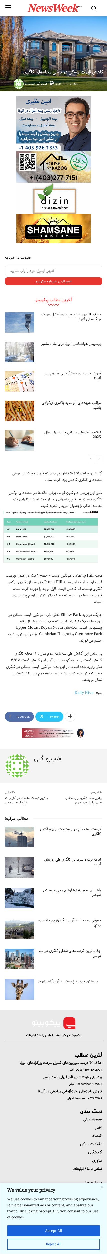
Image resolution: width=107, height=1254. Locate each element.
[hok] (53, 167)
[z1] (53, 733)
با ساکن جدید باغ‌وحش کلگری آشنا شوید (68, 981)
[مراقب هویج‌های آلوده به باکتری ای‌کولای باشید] (19, 411)
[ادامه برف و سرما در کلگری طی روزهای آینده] (19, 867)
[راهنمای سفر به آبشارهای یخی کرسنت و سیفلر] (19, 898)
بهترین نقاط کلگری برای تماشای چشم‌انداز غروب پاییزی (83, 800)
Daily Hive (84, 693)
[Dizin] (53, 198)
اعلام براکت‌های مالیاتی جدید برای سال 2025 (72, 435)
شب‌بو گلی (41, 83)
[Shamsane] (53, 228)
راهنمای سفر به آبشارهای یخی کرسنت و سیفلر (71, 892)
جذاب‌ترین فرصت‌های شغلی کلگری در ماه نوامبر (70, 953)
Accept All (53, 1231)
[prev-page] (99, 459)
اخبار (71, 1069)
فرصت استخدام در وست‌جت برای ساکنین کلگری (70, 831)
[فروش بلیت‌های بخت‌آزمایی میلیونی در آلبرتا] (19, 381)
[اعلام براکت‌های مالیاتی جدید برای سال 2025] (19, 440)
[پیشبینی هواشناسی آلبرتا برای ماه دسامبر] (19, 352)
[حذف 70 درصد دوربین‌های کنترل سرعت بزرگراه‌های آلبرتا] (19, 322)
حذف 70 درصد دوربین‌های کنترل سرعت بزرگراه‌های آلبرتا (71, 317)
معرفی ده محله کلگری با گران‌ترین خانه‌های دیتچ (69, 923)
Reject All (53, 1244)
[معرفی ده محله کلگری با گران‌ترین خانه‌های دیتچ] (19, 928)
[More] (70, 717)
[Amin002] (53, 123)
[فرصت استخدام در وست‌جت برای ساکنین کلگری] (19, 837)
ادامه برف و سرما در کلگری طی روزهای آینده (72, 862)
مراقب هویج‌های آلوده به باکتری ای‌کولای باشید (71, 405)
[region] (53, 1218)
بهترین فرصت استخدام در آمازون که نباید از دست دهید (26, 800)
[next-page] (91, 459)
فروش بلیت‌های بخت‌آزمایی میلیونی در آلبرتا (72, 376)
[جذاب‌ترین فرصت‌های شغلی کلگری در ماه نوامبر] (19, 959)
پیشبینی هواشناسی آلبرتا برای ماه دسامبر (71, 344)
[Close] (102, 1187)
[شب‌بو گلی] (19, 84)
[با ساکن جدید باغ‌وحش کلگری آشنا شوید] (19, 989)
